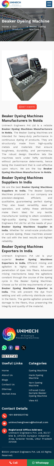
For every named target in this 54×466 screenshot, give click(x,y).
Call (15, 462)
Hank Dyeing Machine (36, 376)
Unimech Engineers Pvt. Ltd (25, 452)
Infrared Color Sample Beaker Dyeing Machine (38, 393)
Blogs (5, 379)
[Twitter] (23, 347)
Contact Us (8, 384)
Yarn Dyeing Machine (35, 384)
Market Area (9, 393)
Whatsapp (42, 462)
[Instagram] (17, 347)
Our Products (17, 28)
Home (5, 26)
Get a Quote (28, 107)
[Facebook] (10, 347)
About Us (7, 375)
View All (33, 400)
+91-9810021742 (18, 414)
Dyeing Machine (38, 370)
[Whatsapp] (4, 347)
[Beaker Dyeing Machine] (27, 75)
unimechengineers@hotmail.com (28, 422)
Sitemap (6, 389)
